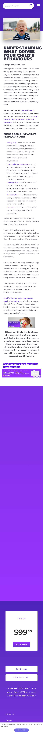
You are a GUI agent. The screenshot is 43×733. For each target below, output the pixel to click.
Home (9, 720)
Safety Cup (11, 143)
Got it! (21, 730)
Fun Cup (10, 207)
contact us (16, 688)
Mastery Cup (12, 183)
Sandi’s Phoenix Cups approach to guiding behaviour (20, 119)
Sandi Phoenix (28, 110)
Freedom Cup (13, 195)
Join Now (21, 644)
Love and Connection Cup (18, 164)
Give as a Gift (21, 678)
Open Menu (38, 4)
